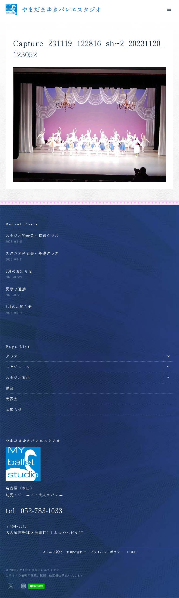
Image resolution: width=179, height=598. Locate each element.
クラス (12, 356)
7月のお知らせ (19, 306)
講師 (10, 388)
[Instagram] (23, 586)
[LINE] (36, 586)
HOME (132, 551)
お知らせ (14, 409)
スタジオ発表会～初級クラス (32, 235)
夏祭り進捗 (16, 289)
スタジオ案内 (18, 377)
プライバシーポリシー (107, 551)
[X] (10, 586)
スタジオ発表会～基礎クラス (32, 253)
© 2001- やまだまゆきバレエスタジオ (32, 570)
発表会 (12, 398)
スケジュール (18, 366)
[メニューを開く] (169, 9)
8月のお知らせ (19, 271)
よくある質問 (52, 551)
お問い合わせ (76, 551)
